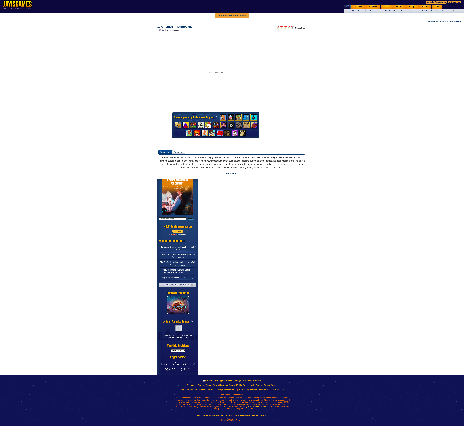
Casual (425, 7)
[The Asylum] (185, 126)
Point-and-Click (391, 11)
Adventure (369, 11)
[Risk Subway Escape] (239, 126)
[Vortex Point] (223, 126)
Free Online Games (195, 385)
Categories (414, 11)
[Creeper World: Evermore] (238, 118)
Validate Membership (436, 2)
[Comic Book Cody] (212, 134)
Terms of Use (217, 415)
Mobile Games (242, 385)
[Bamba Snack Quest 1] (204, 134)
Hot (353, 11)
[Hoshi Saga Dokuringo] (246, 126)
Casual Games (212, 385)
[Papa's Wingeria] (197, 134)
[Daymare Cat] (201, 126)
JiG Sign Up (454, 2)
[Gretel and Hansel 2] (242, 134)
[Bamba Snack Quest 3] (223, 118)
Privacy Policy (203, 415)
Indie (437, 7)
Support (439, 11)
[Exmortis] (227, 134)
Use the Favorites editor (177, 337)
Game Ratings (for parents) (246, 415)
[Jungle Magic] (193, 126)
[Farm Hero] (208, 126)
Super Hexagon (229, 390)
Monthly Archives (178, 345)
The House (216, 390)
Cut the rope (204, 390)
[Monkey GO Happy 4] (178, 126)
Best (360, 11)
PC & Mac (373, 7)
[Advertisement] (288, 68)
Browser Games (227, 385)
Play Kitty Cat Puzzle (170, 278)
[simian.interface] (253, 118)
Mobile (386, 7)
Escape (379, 11)
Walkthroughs (427, 11)
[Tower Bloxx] (189, 134)
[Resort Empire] (231, 118)
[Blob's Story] (231, 126)
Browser (358, 7)
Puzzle (404, 11)
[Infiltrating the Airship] (220, 134)
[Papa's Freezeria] (235, 134)
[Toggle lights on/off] (160, 31)
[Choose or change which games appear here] (192, 321)
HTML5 (399, 7)
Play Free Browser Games (232, 15)
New (348, 11)
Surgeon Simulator (188, 390)
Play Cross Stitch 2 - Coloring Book (175, 247)
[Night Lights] (246, 118)
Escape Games (270, 385)
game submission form (256, 406)
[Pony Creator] (254, 126)
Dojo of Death (278, 390)
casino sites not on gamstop (436, 21)
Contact (263, 415)
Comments (450, 11)
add (178, 328)
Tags (347, 7)
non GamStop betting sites (453, 21)
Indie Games (256, 385)
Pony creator (264, 390)
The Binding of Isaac (247, 390)
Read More (231, 173)
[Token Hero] (216, 126)
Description (165, 152)
